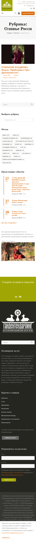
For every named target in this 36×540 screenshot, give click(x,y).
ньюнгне (6, 156)
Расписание (5, 409)
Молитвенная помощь (8, 415)
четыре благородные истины (13, 159)
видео (5, 135)
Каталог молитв (6, 412)
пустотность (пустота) (24, 141)
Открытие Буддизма (10, 138)
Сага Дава (26, 153)
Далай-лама (7, 141)
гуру (23, 147)
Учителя (16, 33)
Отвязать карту (10, 438)
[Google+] (31, 8)
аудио (16, 135)
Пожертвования (28, 13)
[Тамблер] (16, 296)
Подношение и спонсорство (10, 419)
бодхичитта (7, 150)
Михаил (16, 75)
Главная (9, 33)
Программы (5, 405)
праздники (7, 144)
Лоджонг (20, 150)
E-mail (3, 462)
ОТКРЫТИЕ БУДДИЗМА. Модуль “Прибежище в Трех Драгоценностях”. (15, 70)
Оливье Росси (12, 77)
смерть (5, 153)
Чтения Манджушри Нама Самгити (19, 201)
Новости (5, 77)
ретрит (18, 144)
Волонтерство (5, 422)
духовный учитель (9, 147)
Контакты (4, 398)
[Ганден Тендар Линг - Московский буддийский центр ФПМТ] (6, 5)
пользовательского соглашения (11, 472)
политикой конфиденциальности (12, 475)
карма (17, 156)
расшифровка (26, 138)
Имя (2, 454)
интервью (29, 144)
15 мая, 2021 (7, 75)
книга (16, 153)
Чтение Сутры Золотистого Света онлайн (19, 213)
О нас (3, 402)
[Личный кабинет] (19, 13)
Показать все (6, 162)
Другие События (8, 223)
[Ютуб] (34, 8)
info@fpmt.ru (30, 5)
